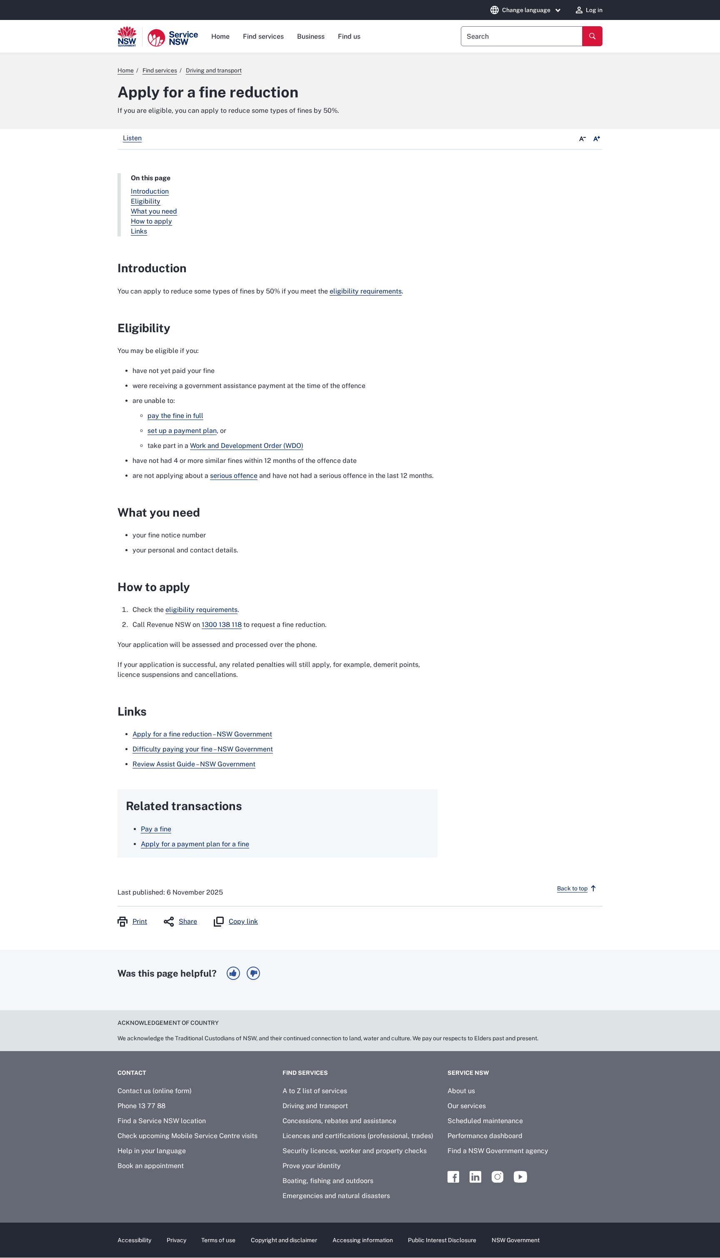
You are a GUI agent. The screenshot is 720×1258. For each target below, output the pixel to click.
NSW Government (516, 1240)
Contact (132, 1072)
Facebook (453, 1177)
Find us (349, 36)
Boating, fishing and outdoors (327, 1181)
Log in (594, 10)
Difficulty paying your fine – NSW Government (202, 749)
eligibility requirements (366, 291)
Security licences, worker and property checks (354, 1151)
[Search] (592, 36)
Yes (233, 973)
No (253, 973)
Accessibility (134, 1240)
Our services (467, 1106)
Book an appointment (151, 1166)
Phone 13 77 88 (141, 1106)
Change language (526, 10)
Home (220, 36)
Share (188, 921)
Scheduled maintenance (485, 1121)
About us (461, 1091)
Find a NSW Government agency (498, 1151)
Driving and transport (315, 1106)
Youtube (520, 1177)
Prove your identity (311, 1166)
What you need (154, 211)
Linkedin (475, 1177)
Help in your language (152, 1151)
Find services (263, 36)
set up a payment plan (182, 431)
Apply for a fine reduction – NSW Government (202, 734)
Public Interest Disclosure (442, 1240)
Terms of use (218, 1240)
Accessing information (362, 1240)
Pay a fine (156, 829)
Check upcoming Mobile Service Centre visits (188, 1136)
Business (311, 36)
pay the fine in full (175, 416)
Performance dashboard (485, 1136)
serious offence (234, 476)
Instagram (497, 1177)
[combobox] (521, 36)
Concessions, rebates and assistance (339, 1121)
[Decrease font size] (582, 139)
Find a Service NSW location (162, 1121)
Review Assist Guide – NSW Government (193, 764)
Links (139, 231)
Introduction (150, 191)
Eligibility (145, 201)
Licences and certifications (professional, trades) (357, 1136)
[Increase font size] (596, 139)
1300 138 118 (222, 625)
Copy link (243, 921)
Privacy (176, 1240)
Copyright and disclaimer (284, 1240)
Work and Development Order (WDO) (246, 446)
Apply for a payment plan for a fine (195, 844)
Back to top (572, 888)
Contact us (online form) (155, 1091)
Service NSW (468, 1072)
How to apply (151, 221)
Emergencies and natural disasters (336, 1196)
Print (139, 921)
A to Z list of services (314, 1091)
